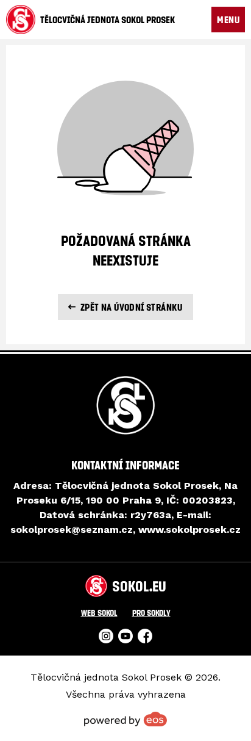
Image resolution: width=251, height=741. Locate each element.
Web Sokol (99, 612)
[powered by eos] (125, 719)
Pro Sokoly (151, 612)
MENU (228, 19)
